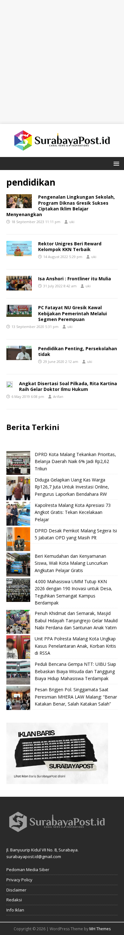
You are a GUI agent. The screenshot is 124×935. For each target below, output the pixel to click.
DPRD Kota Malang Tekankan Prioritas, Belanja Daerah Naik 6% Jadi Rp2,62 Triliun (75, 461)
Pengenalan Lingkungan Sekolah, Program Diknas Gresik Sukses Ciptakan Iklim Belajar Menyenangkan (60, 205)
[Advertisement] (62, 62)
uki (71, 221)
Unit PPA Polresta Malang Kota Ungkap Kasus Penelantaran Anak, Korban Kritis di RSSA (75, 646)
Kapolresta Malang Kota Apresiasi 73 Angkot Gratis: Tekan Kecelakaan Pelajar (73, 512)
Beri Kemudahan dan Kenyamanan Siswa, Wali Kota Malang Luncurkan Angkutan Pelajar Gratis (71, 563)
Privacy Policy (19, 880)
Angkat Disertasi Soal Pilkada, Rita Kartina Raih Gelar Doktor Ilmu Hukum (68, 386)
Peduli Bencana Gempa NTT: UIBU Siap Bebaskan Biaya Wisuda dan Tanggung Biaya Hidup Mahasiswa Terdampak (75, 671)
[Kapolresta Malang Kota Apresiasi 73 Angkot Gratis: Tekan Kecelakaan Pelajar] (18, 514)
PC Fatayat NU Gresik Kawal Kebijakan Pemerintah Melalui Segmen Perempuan (72, 313)
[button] (115, 163)
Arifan (58, 396)
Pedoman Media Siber (27, 869)
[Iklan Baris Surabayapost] (57, 780)
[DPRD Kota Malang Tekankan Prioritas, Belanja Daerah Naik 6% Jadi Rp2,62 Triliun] (18, 463)
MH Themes (100, 929)
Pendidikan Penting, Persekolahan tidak (77, 351)
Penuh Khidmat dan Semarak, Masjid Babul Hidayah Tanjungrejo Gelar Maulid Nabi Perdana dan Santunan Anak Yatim (76, 620)
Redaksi (14, 900)
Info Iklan (15, 910)
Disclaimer (16, 890)
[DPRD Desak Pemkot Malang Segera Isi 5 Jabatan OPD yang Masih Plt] (18, 539)
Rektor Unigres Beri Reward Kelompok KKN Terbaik (69, 246)
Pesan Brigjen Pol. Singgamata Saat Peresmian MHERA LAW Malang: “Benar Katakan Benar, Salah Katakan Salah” (76, 696)
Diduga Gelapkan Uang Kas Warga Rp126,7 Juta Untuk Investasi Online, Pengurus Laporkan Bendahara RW (72, 487)
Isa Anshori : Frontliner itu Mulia (74, 279)
